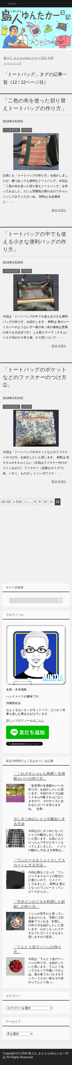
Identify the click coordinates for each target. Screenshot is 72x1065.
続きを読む (59, 210)
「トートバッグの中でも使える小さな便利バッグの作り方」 (34, 241)
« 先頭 (17, 501)
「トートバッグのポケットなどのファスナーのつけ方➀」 (35, 377)
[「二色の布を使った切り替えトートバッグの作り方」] (36, 167)
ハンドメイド (11, 130)
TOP (29, 58)
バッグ (26, 130)
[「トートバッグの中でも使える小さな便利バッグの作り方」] (36, 308)
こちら (40, 720)
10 (45, 501)
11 (51, 501)
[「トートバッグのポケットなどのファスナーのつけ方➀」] (36, 443)
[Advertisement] (36, 544)
